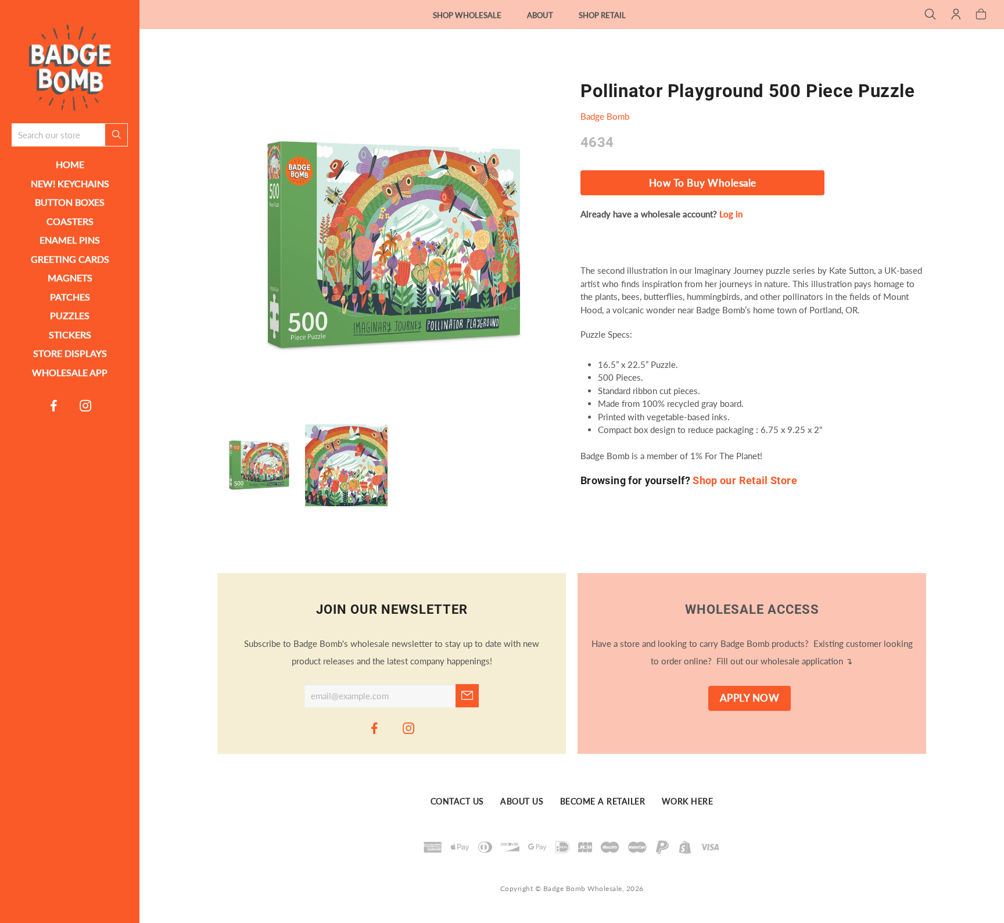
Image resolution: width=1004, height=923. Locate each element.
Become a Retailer (603, 801)
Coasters (70, 221)
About (540, 15)
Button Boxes (70, 202)
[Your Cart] (981, 15)
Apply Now (750, 698)
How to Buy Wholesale (702, 183)
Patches (70, 296)
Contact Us (457, 801)
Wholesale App (69, 372)
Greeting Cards (70, 258)
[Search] (930, 15)
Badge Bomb (604, 116)
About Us (521, 801)
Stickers (70, 334)
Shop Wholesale (467, 15)
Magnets (70, 277)
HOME (70, 164)
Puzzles (69, 315)
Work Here (687, 801)
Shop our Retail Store (745, 480)
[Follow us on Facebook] (54, 405)
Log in (731, 214)
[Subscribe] (467, 695)
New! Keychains (70, 183)
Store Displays (70, 353)
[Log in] (956, 15)
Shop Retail (602, 15)
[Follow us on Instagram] (86, 405)
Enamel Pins (70, 239)
